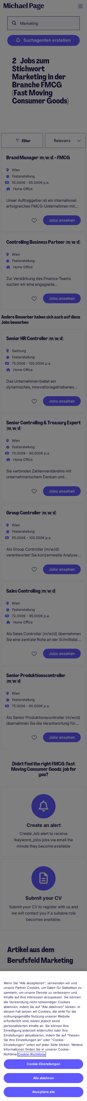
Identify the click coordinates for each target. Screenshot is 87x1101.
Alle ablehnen (43, 1078)
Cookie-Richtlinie (31, 1054)
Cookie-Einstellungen (43, 1064)
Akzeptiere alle (43, 1092)
